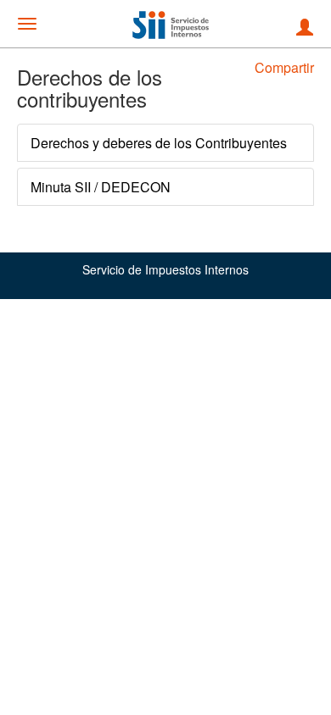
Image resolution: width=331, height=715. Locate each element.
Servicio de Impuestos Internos (165, 269)
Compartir (284, 67)
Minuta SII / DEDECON (101, 187)
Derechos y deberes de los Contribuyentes (159, 142)
